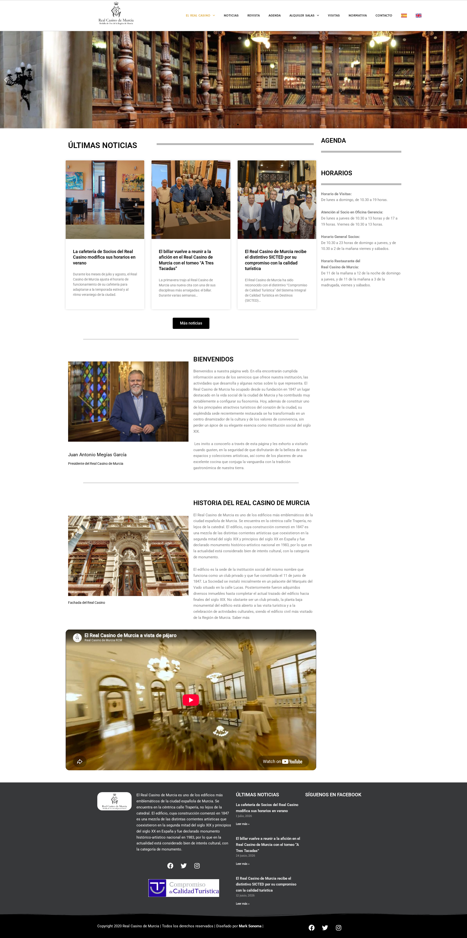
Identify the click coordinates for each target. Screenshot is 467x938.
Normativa (358, 15)
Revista (253, 15)
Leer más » (243, 824)
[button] (5, 80)
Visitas (334, 15)
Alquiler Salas (301, 15)
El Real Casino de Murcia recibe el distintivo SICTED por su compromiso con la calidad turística (266, 884)
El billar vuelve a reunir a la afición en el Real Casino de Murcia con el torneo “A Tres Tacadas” (268, 844)
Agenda (275, 15)
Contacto (384, 15)
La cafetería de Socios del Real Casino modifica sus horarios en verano (104, 257)
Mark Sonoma (250, 926)
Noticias (231, 15)
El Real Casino (198, 15)
